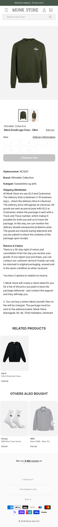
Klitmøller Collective (15, 126)
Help (28, 499)
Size (29, 137)
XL (11, 150)
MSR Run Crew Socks (11, 441)
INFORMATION (28, 489)
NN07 (32, 439)
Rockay (4, 439)
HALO (3, 373)
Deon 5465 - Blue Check (41, 441)
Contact (28, 480)
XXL (29, 150)
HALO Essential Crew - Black (12, 376)
